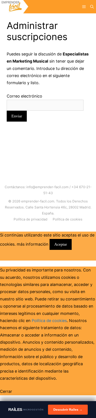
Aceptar (60, 244)
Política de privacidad (30, 219)
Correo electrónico (24, 96)
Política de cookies (67, 219)
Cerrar (6, 391)
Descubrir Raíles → (67, 409)
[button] (92, 6)
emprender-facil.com (37, 201)
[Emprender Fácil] (14, 6)
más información (32, 244)
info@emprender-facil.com (47, 187)
